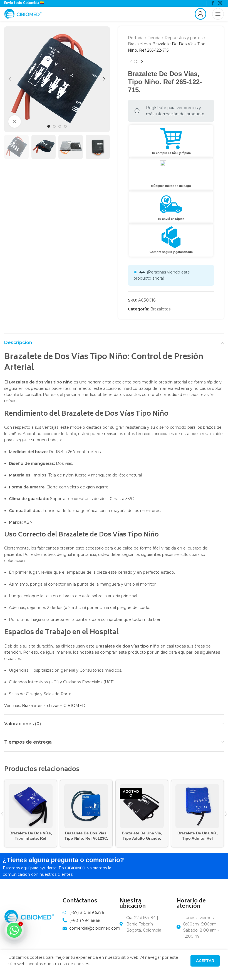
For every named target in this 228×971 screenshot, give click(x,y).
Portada (135, 37)
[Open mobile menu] (218, 13)
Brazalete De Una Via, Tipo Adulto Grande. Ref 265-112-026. (142, 838)
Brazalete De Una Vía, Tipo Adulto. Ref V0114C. (197, 838)
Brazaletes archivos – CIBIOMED (53, 705)
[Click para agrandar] (14, 121)
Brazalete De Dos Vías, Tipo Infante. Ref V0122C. (30, 838)
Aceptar (205, 960)
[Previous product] (130, 61)
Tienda (154, 37)
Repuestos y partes (183, 37)
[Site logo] (23, 13)
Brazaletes (138, 43)
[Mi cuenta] (200, 13)
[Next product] (142, 61)
